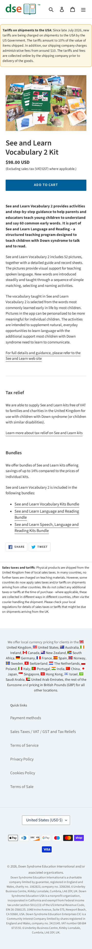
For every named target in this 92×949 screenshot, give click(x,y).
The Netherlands (67, 663)
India (60, 669)
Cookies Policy (22, 773)
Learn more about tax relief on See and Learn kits (44, 433)
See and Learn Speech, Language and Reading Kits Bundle (47, 527)
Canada (33, 653)
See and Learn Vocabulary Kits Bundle (47, 504)
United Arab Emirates (47, 679)
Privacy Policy (21, 759)
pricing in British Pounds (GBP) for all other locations (57, 688)
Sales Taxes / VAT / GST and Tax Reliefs (43, 731)
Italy (26, 669)
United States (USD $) (44, 820)
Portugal (43, 669)
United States (48, 647)
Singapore (31, 674)
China (75, 669)
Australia (72, 647)
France (47, 658)
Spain (63, 658)
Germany (28, 658)
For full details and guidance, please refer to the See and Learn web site (43, 356)
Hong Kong (54, 674)
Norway (79, 658)
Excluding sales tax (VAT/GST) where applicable (41, 168)
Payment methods (25, 718)
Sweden (17, 663)
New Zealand (56, 653)
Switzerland (39, 663)
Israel (73, 674)
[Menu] (83, 9)
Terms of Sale (21, 787)
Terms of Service (24, 745)
